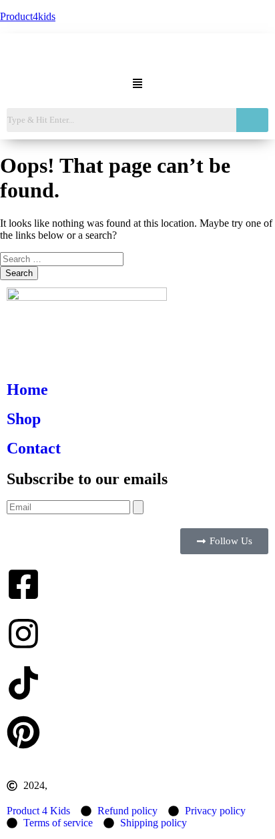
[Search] (138, 507)
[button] (137, 85)
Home (27, 389)
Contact (34, 448)
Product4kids (27, 16)
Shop (24, 419)
